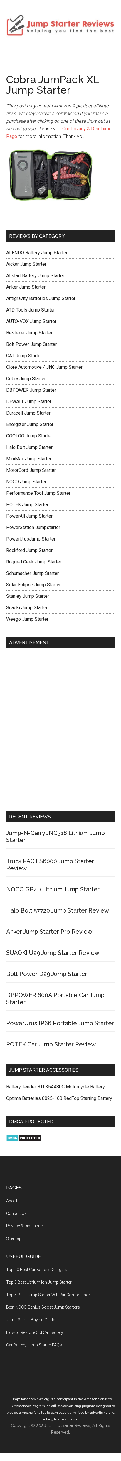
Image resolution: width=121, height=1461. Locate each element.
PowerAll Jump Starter (29, 516)
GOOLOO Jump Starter (29, 436)
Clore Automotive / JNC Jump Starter (44, 367)
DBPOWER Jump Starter (31, 390)
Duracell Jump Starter (28, 413)
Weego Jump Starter (27, 619)
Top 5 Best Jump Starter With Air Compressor (48, 1294)
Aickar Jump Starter (26, 264)
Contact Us (16, 1213)
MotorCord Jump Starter (31, 470)
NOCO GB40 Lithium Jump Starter (53, 889)
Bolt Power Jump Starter (31, 344)
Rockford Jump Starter (29, 550)
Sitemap (13, 1238)
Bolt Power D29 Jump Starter (46, 973)
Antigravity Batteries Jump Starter (40, 298)
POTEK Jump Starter (27, 504)
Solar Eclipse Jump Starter (33, 585)
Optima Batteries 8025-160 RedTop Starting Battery (59, 1098)
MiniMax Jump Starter (28, 459)
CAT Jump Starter (24, 355)
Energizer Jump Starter (29, 424)
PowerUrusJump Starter (31, 539)
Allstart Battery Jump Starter (35, 275)
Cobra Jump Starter (26, 378)
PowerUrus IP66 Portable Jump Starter (60, 1023)
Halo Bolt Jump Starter (29, 447)
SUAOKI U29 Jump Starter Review (52, 952)
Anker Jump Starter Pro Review (49, 931)
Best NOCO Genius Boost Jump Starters (43, 1307)
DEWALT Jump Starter (28, 401)
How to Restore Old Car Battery (34, 1332)
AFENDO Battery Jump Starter (37, 252)
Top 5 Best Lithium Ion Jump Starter (39, 1282)
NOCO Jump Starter (26, 481)
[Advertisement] (60, 731)
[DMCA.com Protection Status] (24, 1140)
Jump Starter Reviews (60, 25)
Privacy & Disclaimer (25, 1225)
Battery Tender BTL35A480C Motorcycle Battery (55, 1087)
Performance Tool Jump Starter (38, 493)
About (11, 1201)
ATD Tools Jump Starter (30, 310)
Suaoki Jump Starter (27, 607)
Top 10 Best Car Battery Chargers (36, 1269)
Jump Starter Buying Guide (30, 1319)
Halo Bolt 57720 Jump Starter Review (57, 910)
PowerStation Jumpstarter (33, 527)
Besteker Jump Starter (29, 333)
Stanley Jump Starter (27, 596)
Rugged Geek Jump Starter (33, 562)
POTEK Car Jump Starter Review (51, 1044)
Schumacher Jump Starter (32, 573)
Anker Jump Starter (26, 287)
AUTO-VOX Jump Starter (31, 321)
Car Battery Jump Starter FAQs (34, 1345)
